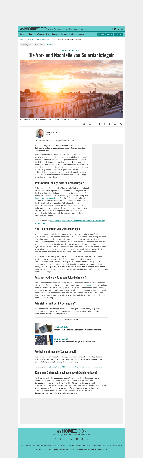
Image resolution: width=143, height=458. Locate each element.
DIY (47, 34)
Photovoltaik (39, 45)
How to (64, 34)
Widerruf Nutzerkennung (79, 449)
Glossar (59, 446)
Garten (22, 34)
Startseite (23, 39)
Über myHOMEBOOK (28, 446)
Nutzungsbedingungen (80, 446)
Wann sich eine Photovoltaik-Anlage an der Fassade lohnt (74, 341)
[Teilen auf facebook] (94, 124)
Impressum (67, 446)
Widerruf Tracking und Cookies (47, 449)
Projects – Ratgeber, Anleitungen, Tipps (41, 39)
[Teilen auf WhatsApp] (104, 124)
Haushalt (55, 34)
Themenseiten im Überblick (46, 446)
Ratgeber (118, 34)
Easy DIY (101, 34)
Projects (72, 34)
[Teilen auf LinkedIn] (110, 124)
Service (81, 34)
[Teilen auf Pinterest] (99, 124)
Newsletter (105, 446)
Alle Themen (50, 45)
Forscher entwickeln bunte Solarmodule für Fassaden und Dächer (78, 330)
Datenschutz (93, 446)
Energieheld (91, 285)
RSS (99, 446)
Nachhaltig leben (27, 45)
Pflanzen (31, 34)
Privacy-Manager (116, 446)
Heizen (109, 34)
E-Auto (52, 249)
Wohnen (40, 34)
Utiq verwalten (64, 449)
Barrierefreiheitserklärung (97, 449)
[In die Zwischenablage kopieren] (120, 124)
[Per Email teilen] (115, 124)
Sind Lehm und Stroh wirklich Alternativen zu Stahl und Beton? (76, 367)
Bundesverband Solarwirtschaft (48, 198)
